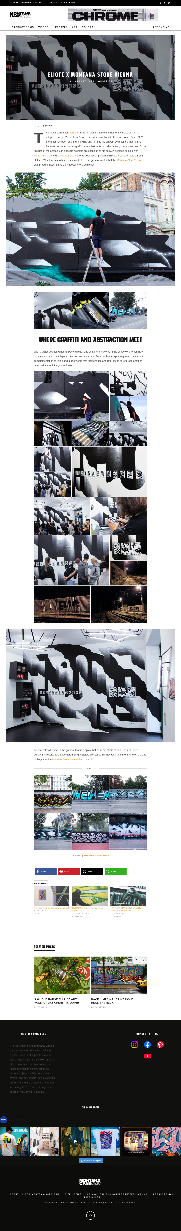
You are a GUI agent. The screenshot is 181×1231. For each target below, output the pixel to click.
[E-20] (90, 831)
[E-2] (72, 395)
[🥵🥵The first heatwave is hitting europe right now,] (136, 1141)
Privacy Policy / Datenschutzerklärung (117, 1194)
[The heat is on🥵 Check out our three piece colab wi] (105, 1141)
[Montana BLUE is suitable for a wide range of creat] (166, 1141)
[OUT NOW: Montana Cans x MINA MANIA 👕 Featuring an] (14, 1141)
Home (36, 126)
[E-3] (128, 408)
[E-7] (128, 433)
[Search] (160, 3)
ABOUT (14, 3)
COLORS (87, 27)
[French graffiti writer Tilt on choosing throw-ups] (75, 1141)
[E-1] (90, 433)
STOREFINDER (68, 3)
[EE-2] (128, 572)
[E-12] (62, 515)
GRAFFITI (105, 81)
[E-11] (53, 484)
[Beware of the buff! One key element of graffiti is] (44, 1141)
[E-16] (90, 793)
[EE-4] (118, 604)
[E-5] (128, 383)
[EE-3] (62, 604)
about (14, 1194)
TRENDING (161, 27)
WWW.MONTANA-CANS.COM (42, 1194)
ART (75, 27)
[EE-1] (90, 310)
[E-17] (128, 793)
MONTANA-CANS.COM (31, 3)
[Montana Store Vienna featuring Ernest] (51, 896)
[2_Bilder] (128, 547)
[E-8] (53, 310)
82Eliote (74, 132)
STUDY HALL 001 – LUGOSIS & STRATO (118, 999)
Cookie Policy (163, 1194)
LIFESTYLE (60, 27)
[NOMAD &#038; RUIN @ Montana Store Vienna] (90, 896)
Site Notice (52, 3)
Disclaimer (92, 1197)
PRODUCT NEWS (23, 27)
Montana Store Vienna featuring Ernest (51, 908)
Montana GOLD (43, 155)
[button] (53, 310)
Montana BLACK (66, 155)
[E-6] (53, 433)
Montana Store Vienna (129, 160)
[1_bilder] (109, 471)
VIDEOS (43, 27)
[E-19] (53, 831)
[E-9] (53, 458)
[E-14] (72, 560)
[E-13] (118, 515)
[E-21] (128, 831)
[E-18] (128, 310)
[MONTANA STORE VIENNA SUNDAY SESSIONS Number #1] (128, 896)
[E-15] (53, 793)
